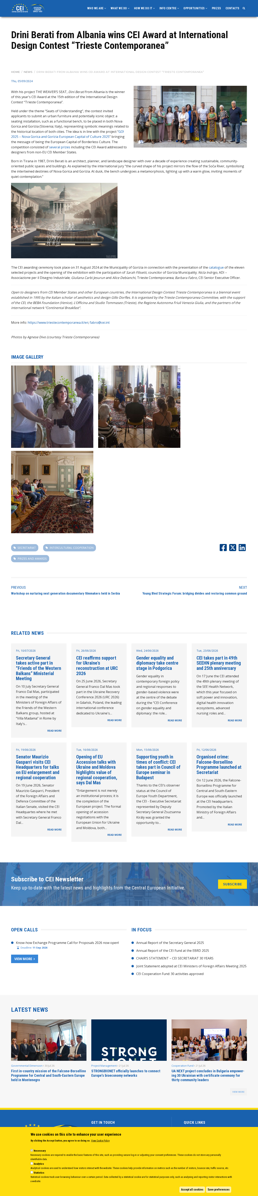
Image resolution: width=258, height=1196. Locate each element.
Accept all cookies (192, 1189)
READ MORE (54, 730)
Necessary (40, 1150)
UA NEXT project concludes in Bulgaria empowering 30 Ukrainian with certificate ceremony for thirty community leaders (208, 1075)
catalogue (216, 267)
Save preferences (219, 1189)
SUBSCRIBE (232, 884)
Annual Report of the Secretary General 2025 (170, 942)
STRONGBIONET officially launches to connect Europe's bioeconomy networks (125, 1073)
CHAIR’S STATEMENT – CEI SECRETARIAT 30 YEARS (174, 958)
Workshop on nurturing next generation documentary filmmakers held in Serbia (65, 593)
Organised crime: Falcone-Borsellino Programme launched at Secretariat (219, 764)
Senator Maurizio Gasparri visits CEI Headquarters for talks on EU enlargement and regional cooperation (37, 767)
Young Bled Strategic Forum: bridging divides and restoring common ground (195, 593)
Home (15, 71)
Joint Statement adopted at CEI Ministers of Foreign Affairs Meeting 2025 (191, 966)
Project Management (104, 1065)
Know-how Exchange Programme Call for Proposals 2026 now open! (67, 942)
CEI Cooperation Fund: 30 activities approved (170, 974)
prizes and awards (32, 558)
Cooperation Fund (183, 1065)
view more (238, 1091)
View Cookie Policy (100, 1140)
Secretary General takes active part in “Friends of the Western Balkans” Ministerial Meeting (38, 668)
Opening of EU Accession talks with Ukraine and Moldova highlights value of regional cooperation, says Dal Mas (96, 769)
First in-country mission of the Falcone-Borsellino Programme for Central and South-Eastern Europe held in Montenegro (48, 1075)
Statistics (39, 1172)
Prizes (216, 8)
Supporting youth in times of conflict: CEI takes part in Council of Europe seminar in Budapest (158, 767)
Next (243, 587)
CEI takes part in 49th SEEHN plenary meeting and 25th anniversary (219, 663)
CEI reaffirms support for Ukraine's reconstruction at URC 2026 (97, 665)
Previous (18, 587)
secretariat (27, 548)
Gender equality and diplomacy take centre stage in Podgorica (157, 663)
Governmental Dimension (27, 1065)
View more (23, 959)
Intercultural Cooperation (72, 548)
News (28, 71)
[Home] (28, 7)
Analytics (39, 1163)
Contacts (232, 8)
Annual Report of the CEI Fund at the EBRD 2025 (172, 950)
